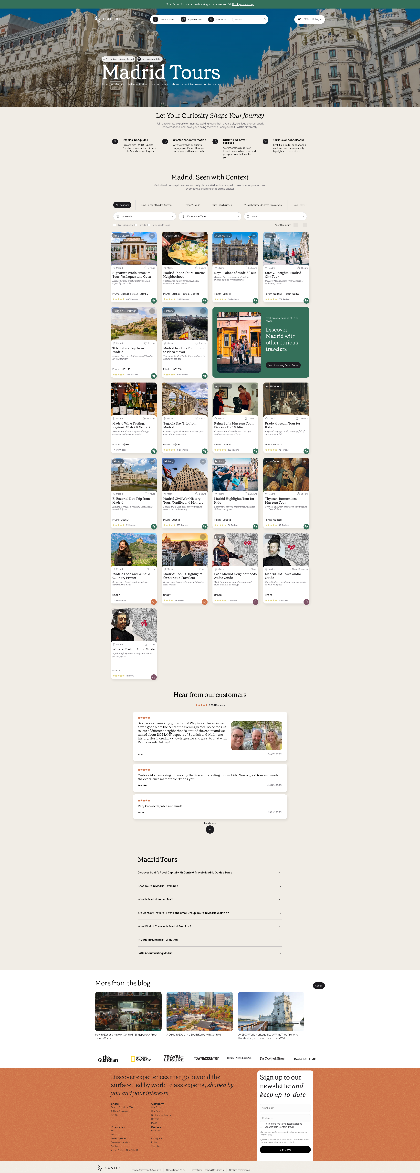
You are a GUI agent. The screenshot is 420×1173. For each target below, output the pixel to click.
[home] (109, 22)
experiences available (149, 59)
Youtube (155, 1146)
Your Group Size (283, 225)
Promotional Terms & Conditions (207, 1170)
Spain (122, 59)
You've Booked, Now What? (124, 1150)
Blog (113, 1130)
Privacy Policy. (266, 1134)
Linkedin (155, 1142)
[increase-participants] (305, 225)
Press (154, 1122)
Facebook (156, 1130)
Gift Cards (116, 1115)
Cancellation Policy (175, 1170)
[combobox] (144, 216)
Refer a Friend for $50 (122, 1107)
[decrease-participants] (296, 225)
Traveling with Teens (161, 225)
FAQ (113, 1134)
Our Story (156, 1107)
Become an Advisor (120, 1142)
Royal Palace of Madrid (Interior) (157, 205)
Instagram (156, 1138)
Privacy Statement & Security (146, 1170)
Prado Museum (192, 205)
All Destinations (110, 59)
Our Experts (157, 1111)
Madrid (130, 59)
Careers (155, 1119)
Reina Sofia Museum (222, 205)
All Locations (122, 205)
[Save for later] (152, 236)
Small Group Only (125, 225)
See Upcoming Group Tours (283, 365)
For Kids (142, 225)
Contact (115, 1146)
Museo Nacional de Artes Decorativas (263, 205)
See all (318, 985)
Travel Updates (118, 1138)
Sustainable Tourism (161, 1115)
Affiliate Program (119, 1111)
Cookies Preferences (239, 1170)
